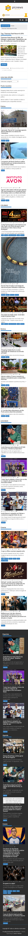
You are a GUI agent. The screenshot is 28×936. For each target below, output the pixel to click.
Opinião (5, 893)
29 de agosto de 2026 (7, 348)
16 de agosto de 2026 (7, 222)
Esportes (3, 456)
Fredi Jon (15, 549)
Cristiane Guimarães (8, 846)
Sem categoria (5, 560)
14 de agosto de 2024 (7, 187)
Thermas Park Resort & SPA (18, 68)
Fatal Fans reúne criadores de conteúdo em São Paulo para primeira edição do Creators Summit (13, 801)
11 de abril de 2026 (6, 580)
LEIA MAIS (3, 64)
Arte (2, 235)
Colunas (3, 294)
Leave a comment (8, 70)
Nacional (12, 294)
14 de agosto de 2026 (9, 804)
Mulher (7, 294)
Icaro (14, 283)
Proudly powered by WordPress (11, 931)
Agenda (5, 765)
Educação (5, 864)
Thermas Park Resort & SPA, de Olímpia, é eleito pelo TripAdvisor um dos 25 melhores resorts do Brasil (14, 39)
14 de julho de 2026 (6, 312)
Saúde (9, 893)
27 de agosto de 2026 (9, 754)
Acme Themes (18, 933)
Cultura (6, 235)
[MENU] (26, 20)
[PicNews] (2, 20)
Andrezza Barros (18, 159)
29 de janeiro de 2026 (7, 611)
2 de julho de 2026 (8, 881)
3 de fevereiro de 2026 (7, 159)
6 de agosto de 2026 (6, 283)
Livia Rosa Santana (18, 222)
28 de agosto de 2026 (7, 374)
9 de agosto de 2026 (6, 549)
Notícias (4, 68)
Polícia (7, 140)
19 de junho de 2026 (8, 912)
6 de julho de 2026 (6, 511)
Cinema (6, 558)
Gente (14, 558)
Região (7, 68)
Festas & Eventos (12, 235)
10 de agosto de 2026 (7, 477)
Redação (15, 43)
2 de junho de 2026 (6, 128)
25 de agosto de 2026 (9, 845)
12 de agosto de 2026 (7, 445)
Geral (18, 235)
